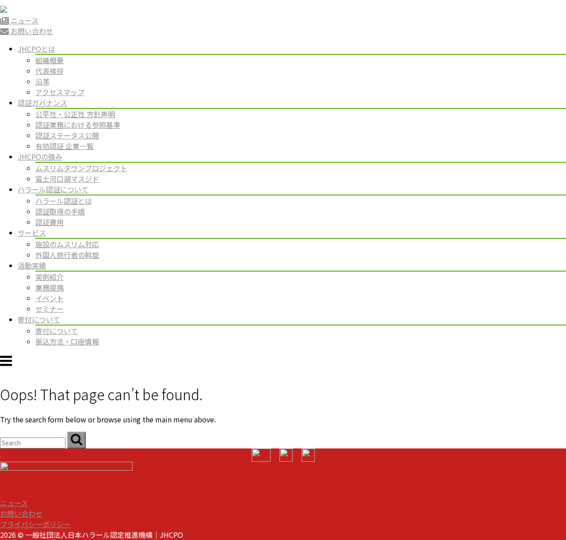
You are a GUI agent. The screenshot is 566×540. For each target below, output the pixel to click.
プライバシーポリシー (35, 524)
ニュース (14, 503)
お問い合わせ (21, 513)
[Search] (76, 440)
